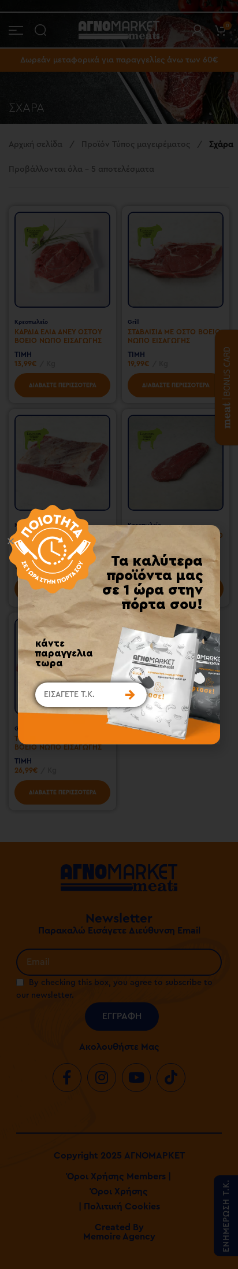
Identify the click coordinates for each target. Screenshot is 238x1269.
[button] (107, 541)
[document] (119, 634)
